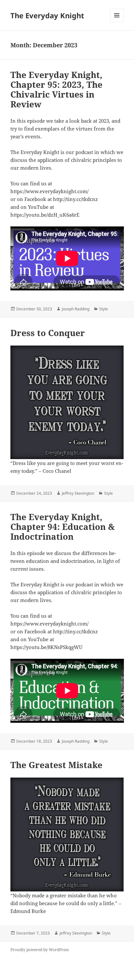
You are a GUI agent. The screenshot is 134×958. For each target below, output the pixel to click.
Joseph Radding (75, 309)
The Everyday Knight (47, 15)
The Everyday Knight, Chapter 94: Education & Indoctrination (62, 526)
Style (103, 309)
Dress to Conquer (47, 333)
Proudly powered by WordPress (39, 949)
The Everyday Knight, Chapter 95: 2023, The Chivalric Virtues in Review (56, 89)
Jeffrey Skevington (78, 493)
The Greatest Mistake (56, 765)
